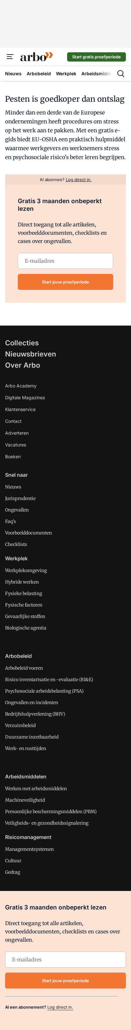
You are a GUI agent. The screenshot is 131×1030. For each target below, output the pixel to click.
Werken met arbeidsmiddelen (36, 788)
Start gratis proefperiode (96, 56)
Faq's (10, 521)
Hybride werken (22, 582)
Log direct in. (60, 1007)
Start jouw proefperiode (65, 281)
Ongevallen (17, 510)
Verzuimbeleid (20, 725)
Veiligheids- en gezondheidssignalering (46, 823)
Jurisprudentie (20, 498)
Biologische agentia (25, 628)
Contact (13, 421)
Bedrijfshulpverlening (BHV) (35, 714)
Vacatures (15, 444)
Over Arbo (22, 365)
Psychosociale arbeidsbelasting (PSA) (44, 691)
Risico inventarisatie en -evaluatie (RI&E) (49, 679)
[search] (121, 73)
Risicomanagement (28, 837)
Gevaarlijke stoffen (25, 616)
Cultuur (13, 861)
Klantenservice (20, 409)
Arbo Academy (21, 385)
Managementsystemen (29, 849)
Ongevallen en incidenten (31, 702)
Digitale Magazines (25, 397)
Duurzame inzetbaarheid (32, 737)
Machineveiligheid (25, 800)
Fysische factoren (23, 605)
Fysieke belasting (23, 593)
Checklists (16, 544)
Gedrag (12, 872)
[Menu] (10, 56)
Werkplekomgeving (26, 570)
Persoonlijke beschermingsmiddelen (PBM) (51, 811)
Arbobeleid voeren (24, 668)
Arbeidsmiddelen (25, 776)
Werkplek (16, 558)
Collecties (22, 343)
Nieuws (13, 487)
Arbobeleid (18, 656)
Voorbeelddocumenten (28, 533)
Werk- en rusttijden (25, 748)
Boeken (13, 456)
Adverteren (17, 433)
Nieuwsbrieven (30, 354)
